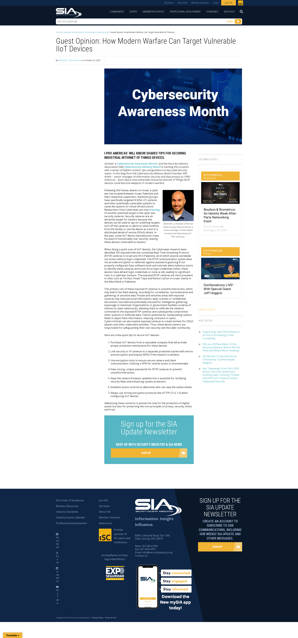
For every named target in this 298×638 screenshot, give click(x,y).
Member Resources (153, 11)
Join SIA (229, 3)
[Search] (239, 12)
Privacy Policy (97, 618)
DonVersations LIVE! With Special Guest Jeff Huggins (218, 289)
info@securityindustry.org (157, 552)
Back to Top (282, 620)
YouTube (57, 596)
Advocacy (229, 11)
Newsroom (105, 523)
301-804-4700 (150, 546)
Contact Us (141, 555)
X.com (57, 559)
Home (58, 32)
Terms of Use (110, 618)
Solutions (67, 32)
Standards (212, 11)
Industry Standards (67, 511)
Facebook (57, 542)
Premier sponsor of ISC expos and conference (241, 3)
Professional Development (185, 11)
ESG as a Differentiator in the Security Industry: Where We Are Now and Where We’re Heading (221, 347)
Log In (216, 3)
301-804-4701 (148, 549)
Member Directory (200, 3)
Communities (117, 11)
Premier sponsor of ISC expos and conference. (122, 536)
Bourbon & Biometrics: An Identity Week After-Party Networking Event (220, 215)
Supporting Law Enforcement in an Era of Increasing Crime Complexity (221, 335)
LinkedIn (57, 576)
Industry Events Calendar (70, 517)
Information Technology (84, 32)
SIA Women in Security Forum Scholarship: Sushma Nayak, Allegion (220, 359)
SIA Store (168, 3)
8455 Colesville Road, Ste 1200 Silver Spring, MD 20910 (152, 537)
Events (133, 11)
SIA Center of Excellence (70, 500)
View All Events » (207, 309)
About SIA (182, 3)
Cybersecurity (103, 32)
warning (154, 209)
